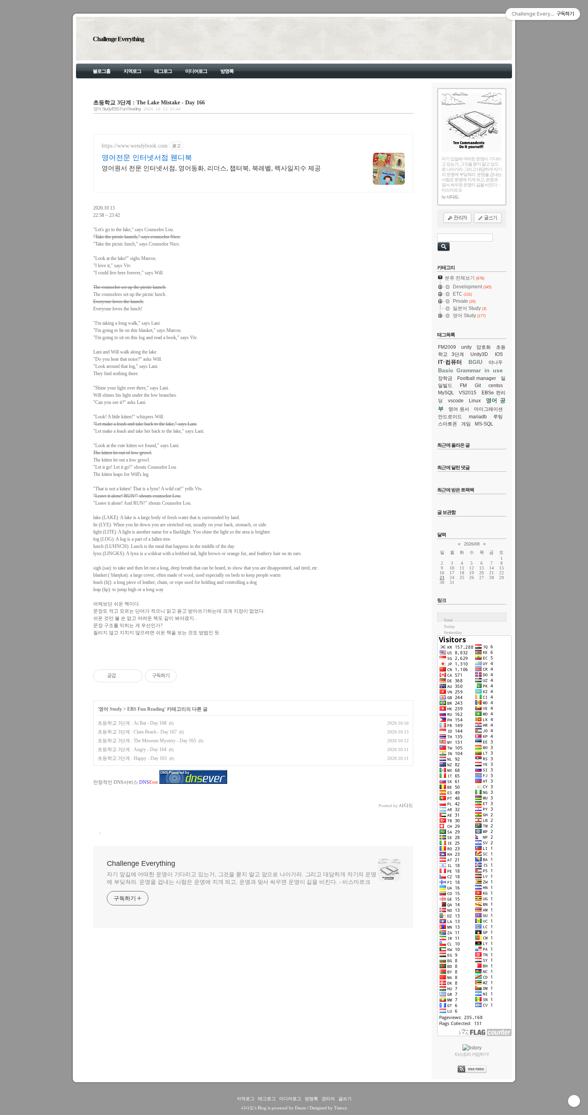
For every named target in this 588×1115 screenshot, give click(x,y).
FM (463, 385)
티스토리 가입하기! (472, 1054)
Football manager (476, 378)
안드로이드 (450, 417)
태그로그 (163, 71)
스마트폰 (447, 424)
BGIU (475, 362)
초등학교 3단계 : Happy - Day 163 (132, 758)
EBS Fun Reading (145, 709)
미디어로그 (196, 71)
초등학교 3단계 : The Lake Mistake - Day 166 (149, 102)
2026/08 (472, 544)
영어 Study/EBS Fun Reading (116, 108)
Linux (475, 401)
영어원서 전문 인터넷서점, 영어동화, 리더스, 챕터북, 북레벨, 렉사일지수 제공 (211, 168)
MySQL (446, 393)
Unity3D (479, 354)
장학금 (445, 378)
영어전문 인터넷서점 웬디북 (147, 158)
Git (478, 385)
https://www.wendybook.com (135, 146)
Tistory (340, 1107)
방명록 (227, 71)
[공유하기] (123, 676)
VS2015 (467, 393)
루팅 (498, 417)
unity (466, 347)
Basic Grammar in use (470, 370)
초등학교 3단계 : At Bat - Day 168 (132, 723)
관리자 (328, 1098)
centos (495, 385)
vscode (456, 401)
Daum (300, 1107)
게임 (466, 424)
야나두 (495, 362)
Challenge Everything (118, 39)
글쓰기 (345, 1098)
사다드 (247, 1107)
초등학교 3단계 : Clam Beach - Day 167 (137, 732)
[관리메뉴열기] (574, 1101)
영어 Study (110, 709)
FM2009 (447, 347)
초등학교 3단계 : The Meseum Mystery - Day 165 (147, 740)
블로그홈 (101, 71)
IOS (499, 354)
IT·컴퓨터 (450, 362)
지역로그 (132, 71)
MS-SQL (484, 424)
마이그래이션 (488, 409)
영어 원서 (459, 409)
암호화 (483, 347)
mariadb (478, 417)
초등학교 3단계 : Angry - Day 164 (132, 749)
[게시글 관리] (133, 676)
